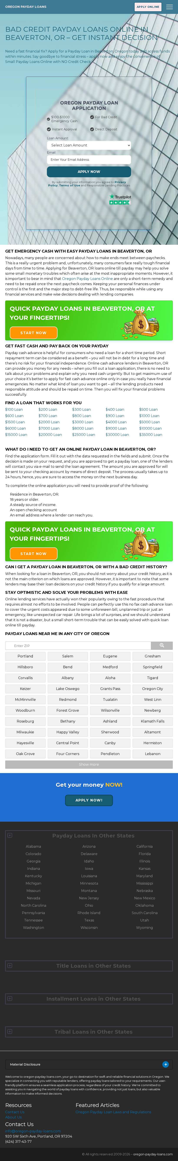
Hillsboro (25, 667)
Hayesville (25, 743)
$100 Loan (14, 409)
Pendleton (110, 754)
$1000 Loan (149, 416)
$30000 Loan (117, 435)
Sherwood (110, 732)
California (145, 846)
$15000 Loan (16, 435)
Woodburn (25, 710)
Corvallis (25, 678)
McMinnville (25, 700)
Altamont (152, 732)
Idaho (89, 861)
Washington (33, 928)
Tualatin (110, 700)
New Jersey (89, 898)
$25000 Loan (83, 435)
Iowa (89, 869)
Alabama (33, 846)
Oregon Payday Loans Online (87, 279)
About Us (13, 1117)
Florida (145, 854)
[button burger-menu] (169, 7)
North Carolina (33, 905)
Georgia (33, 861)
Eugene (110, 656)
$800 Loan (81, 416)
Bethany (67, 721)
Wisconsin (89, 928)
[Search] (162, 646)
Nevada (33, 898)
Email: (51, 152)
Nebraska (145, 891)
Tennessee (33, 920)
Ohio (89, 905)
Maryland (144, 876)
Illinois (144, 861)
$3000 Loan (82, 422)
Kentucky (33, 876)
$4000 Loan (116, 422)
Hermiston (152, 743)
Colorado (33, 854)
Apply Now (89, 172)
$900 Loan (115, 416)
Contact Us (14, 1112)
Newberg (152, 710)
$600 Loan (14, 416)
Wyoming (144, 928)
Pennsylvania (33, 913)
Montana (89, 891)
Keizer (25, 689)
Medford (110, 667)
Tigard (152, 678)
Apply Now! (89, 800)
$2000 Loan (49, 422)
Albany (68, 678)
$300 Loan (81, 409)
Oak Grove (25, 754)
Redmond (68, 700)
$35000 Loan (150, 435)
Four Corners (67, 754)
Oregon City (152, 689)
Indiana (33, 869)
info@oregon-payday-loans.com (33, 1131)
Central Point (67, 743)
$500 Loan (148, 409)
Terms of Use (69, 185)
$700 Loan (48, 416)
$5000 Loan (149, 422)
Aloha (110, 678)
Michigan (33, 883)
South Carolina (145, 913)
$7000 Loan (49, 428)
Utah (144, 920)
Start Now (33, 333)
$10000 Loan (150, 428)
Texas (89, 920)
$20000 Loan (50, 435)
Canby (110, 743)
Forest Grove (67, 710)
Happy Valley (67, 732)
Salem (67, 656)
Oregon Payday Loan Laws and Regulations (113, 1112)
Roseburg (25, 721)
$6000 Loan (15, 428)
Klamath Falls (152, 721)
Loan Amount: (58, 138)
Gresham (153, 656)
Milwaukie (25, 732)
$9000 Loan (116, 428)
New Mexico (144, 898)
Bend (68, 667)
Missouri (33, 891)
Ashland (110, 721)
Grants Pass (110, 689)
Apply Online (148, 6)
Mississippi (144, 883)
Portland (25, 656)
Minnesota (89, 883)
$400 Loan (115, 409)
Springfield (152, 667)
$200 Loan (48, 409)
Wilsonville (110, 710)
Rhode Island (89, 913)
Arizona (89, 846)
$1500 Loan (15, 422)
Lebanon (152, 754)
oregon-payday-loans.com (153, 1154)
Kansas (144, 869)
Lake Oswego (67, 689)
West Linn (152, 700)
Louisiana (89, 876)
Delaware (89, 854)
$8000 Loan (82, 428)
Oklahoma (144, 905)
